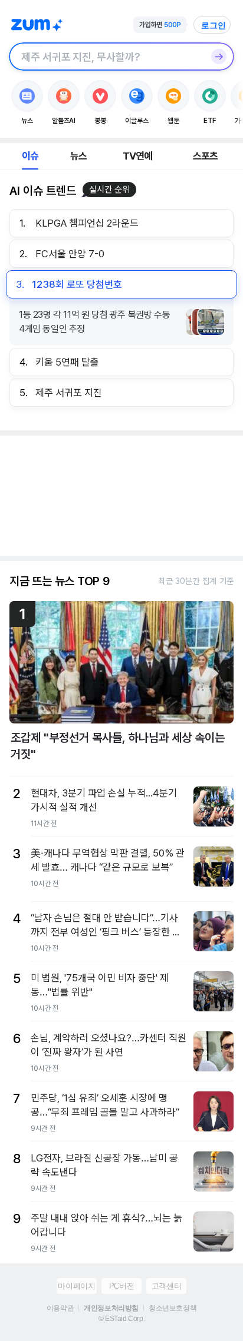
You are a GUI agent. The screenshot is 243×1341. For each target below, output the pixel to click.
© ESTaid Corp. (121, 1319)
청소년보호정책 (172, 1308)
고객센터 (166, 1286)
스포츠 (205, 156)
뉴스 (78, 156)
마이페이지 (76, 1286)
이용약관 (60, 1308)
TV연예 (138, 156)
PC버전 (121, 1286)
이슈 (30, 156)
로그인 (213, 25)
